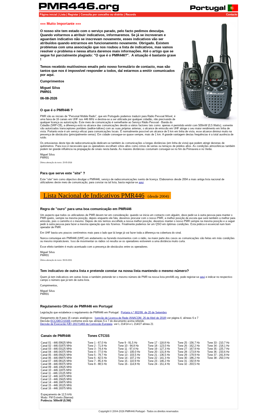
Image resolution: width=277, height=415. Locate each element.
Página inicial (48, 14)
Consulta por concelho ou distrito (102, 14)
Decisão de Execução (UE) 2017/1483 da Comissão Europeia (76, 324)
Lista (62, 14)
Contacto (231, 14)
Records (131, 14)
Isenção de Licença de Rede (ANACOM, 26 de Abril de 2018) (130, 317)
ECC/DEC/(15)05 (60, 320)
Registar (73, 14)
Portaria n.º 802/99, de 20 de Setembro (144, 312)
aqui (141, 182)
